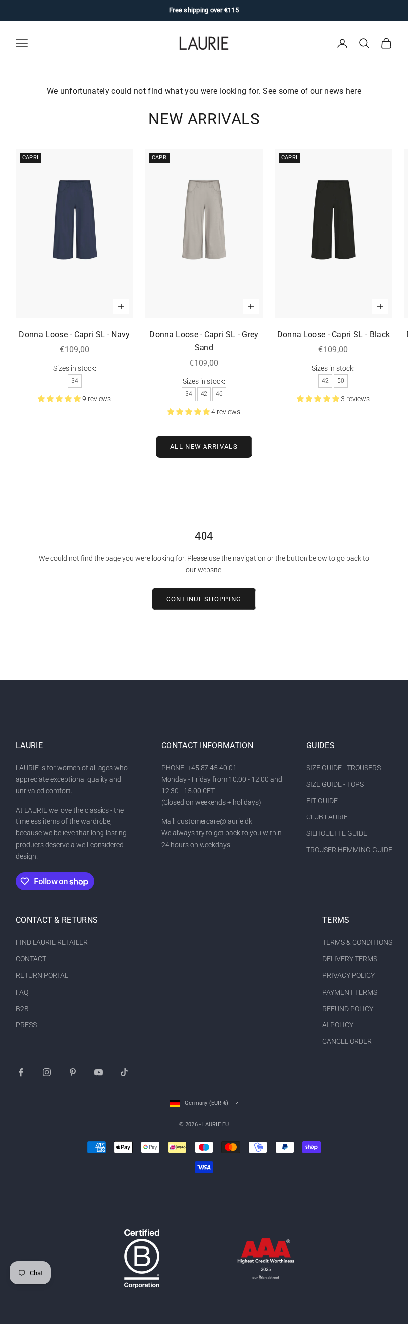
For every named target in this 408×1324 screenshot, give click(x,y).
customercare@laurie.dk (214, 821)
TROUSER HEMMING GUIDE (349, 850)
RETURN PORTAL (42, 975)
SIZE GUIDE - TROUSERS (343, 768)
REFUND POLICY (347, 1009)
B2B (22, 1009)
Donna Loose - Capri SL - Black (333, 334)
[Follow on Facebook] (21, 1072)
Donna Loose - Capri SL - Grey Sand (203, 341)
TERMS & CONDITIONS (357, 942)
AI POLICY (337, 1025)
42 (204, 393)
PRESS (26, 1025)
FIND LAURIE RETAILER (52, 942)
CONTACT (31, 959)
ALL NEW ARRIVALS (204, 446)
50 (340, 380)
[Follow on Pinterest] (73, 1072)
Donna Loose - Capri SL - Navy (74, 334)
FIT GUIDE (322, 801)
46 (219, 393)
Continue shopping (203, 599)
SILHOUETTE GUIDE (336, 833)
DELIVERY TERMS (349, 959)
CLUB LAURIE (327, 817)
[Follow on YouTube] (98, 1072)
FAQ (22, 992)
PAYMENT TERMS (349, 992)
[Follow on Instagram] (47, 1072)
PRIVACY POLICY (348, 975)
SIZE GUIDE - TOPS (335, 784)
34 (74, 380)
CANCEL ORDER (347, 1041)
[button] (60, 399)
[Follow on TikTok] (124, 1072)
